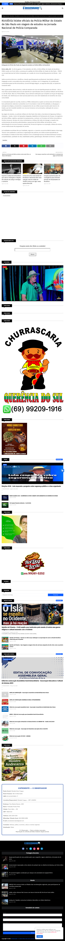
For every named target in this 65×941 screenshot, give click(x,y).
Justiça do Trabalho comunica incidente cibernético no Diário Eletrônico (29, 900)
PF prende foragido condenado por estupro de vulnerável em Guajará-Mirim (31, 873)
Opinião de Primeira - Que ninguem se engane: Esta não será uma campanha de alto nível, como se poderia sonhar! (36, 645)
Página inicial (6, 16)
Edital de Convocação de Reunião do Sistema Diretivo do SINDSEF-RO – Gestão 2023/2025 (31, 721)
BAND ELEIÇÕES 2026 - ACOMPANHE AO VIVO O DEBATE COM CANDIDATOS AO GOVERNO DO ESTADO (33, 495)
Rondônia (12, 16)
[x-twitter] (27, 848)
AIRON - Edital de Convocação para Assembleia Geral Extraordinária (26, 714)
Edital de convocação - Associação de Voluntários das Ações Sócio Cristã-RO (28, 728)
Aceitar (40, 936)
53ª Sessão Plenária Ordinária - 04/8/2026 (20, 503)
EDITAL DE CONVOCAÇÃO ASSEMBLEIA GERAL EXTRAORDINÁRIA (24, 699)
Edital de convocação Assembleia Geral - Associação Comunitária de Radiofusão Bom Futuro (32, 707)
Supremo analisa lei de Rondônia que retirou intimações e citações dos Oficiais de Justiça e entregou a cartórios (11, 178)
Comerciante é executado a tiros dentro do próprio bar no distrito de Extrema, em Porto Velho (36, 865)
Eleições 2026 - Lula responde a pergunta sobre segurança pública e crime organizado (31, 486)
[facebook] (23, 848)
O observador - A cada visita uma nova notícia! (22, 938)
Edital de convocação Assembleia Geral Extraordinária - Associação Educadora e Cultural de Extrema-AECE (32, 682)
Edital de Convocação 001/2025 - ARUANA (19, 736)
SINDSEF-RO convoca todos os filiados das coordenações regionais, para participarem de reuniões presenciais (34, 885)
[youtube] (38, 848)
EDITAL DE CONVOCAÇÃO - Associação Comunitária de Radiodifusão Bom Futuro (29, 692)
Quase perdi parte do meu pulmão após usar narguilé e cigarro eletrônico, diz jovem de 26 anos (38, 4)
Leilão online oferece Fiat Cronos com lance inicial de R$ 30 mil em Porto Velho (31, 892)
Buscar (32, 254)
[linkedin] (42, 848)
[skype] (30, 848)
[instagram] (34, 848)
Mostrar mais (59, 459)
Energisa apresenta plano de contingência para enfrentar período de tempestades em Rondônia (52, 178)
